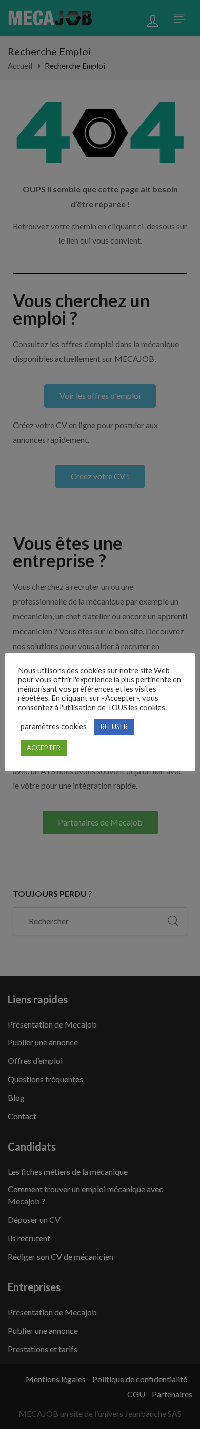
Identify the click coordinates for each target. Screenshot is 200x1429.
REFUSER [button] (114, 726)
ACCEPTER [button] (44, 747)
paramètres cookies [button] (54, 726)
